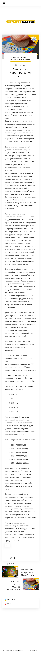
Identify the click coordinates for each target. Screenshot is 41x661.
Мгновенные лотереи (20, 60)
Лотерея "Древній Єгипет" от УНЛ (13, 587)
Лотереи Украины (20, 57)
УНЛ (7, 546)
